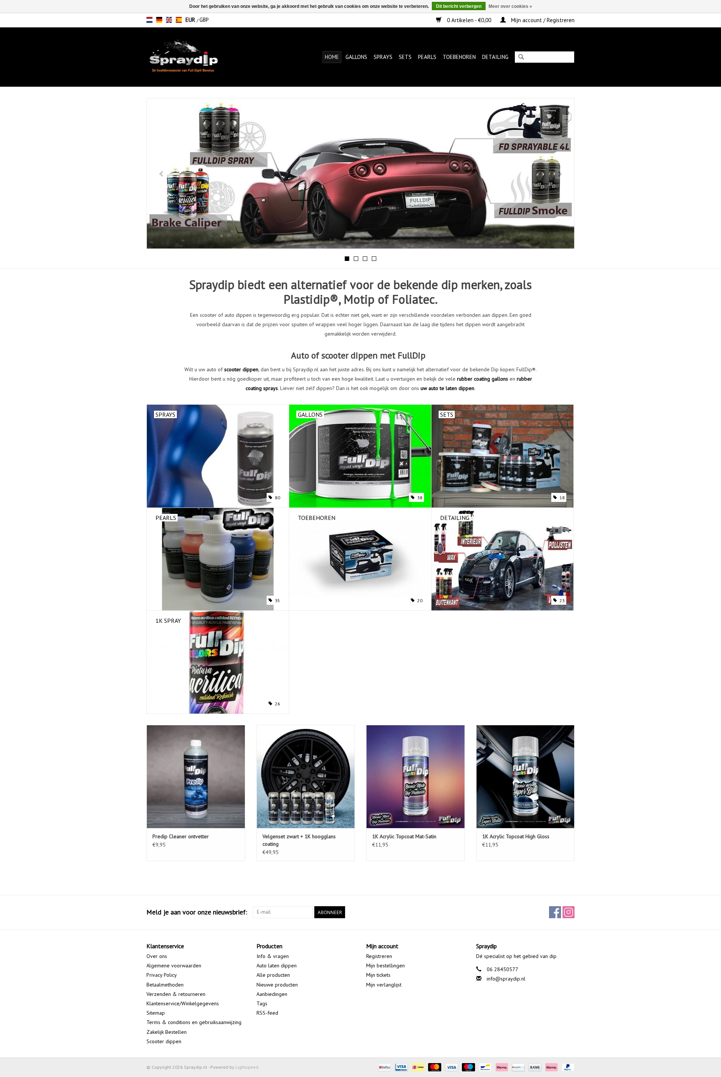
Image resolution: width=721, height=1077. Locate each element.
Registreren (379, 956)
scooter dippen (241, 369)
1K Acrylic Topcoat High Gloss (515, 836)
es (179, 20)
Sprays (383, 56)
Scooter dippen (163, 1041)
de (159, 20)
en (169, 20)
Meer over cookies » (510, 6)
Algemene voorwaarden (173, 965)
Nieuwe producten (277, 984)
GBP (204, 19)
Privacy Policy (161, 975)
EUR (191, 19)
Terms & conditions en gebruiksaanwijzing (193, 1022)
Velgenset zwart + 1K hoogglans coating (299, 840)
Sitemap (155, 1012)
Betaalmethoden (165, 984)
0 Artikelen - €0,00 (469, 20)
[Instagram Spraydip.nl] (569, 912)
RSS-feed (267, 1012)
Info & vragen (272, 956)
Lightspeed (246, 1067)
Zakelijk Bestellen (166, 1032)
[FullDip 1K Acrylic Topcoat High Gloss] (525, 776)
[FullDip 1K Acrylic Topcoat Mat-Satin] (415, 776)
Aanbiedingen (271, 994)
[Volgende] (560, 174)
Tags (261, 1003)
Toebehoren (459, 56)
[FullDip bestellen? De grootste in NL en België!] (194, 57)
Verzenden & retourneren (175, 994)
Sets (405, 56)
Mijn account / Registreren (542, 20)
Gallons (356, 56)
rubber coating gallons (482, 378)
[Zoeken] (521, 57)
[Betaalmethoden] (384, 1066)
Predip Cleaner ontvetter (180, 836)
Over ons (156, 956)
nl (149, 20)
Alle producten (273, 975)
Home (332, 56)
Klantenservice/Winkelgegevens (182, 1003)
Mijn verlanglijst (383, 984)
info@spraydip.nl (506, 978)
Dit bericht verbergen (458, 6)
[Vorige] (161, 174)
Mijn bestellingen (385, 965)
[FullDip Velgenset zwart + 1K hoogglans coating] (305, 776)
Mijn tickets (378, 975)
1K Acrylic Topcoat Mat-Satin (404, 836)
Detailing (495, 56)
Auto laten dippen (276, 965)
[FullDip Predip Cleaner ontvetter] (195, 776)
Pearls (427, 56)
